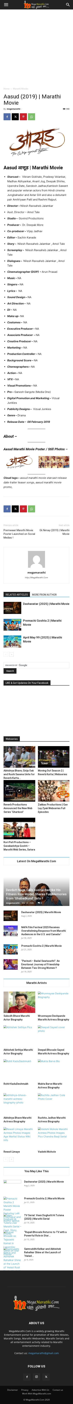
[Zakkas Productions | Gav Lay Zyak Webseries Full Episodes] (54, 791)
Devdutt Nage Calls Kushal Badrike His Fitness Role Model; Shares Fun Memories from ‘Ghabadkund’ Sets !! (36, 894)
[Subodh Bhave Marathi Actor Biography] (19, 1002)
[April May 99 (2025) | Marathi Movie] (12, 641)
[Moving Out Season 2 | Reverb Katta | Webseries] (54, 757)
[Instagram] (36, 1376)
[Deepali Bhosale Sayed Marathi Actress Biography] (54, 1036)
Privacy (24, 1389)
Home (7, 88)
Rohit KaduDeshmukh (16, 1083)
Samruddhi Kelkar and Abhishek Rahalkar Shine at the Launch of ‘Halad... (42, 1252)
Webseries (12, 739)
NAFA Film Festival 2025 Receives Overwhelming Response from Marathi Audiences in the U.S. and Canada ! (43, 931)
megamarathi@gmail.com (43, 1353)
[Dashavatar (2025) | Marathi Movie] (12, 608)
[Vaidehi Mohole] (54, 1138)
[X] (15, 116)
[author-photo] (36, 567)
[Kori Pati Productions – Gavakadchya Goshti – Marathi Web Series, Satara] (19, 828)
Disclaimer (12, 1389)
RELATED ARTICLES (17, 594)
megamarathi (13, 108)
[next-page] (11, 654)
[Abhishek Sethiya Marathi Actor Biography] (19, 1036)
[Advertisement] (36, 47)
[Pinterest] (23, 116)
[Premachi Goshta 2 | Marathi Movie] (12, 625)
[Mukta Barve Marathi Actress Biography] (54, 1070)
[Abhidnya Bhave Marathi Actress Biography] (19, 1104)
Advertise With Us (40, 1389)
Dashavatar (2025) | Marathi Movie (46, 604)
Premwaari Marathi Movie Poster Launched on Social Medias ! (19, 534)
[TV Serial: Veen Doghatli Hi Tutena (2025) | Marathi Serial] (12, 1225)
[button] (6, 4)
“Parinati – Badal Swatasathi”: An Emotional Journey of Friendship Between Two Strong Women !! (40, 964)
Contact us (58, 1389)
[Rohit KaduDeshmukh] (19, 1070)
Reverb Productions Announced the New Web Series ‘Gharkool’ (18, 808)
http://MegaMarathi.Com (36, 577)
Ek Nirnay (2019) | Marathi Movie (54, 532)
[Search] (68, 4)
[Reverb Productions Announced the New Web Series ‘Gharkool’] (19, 791)
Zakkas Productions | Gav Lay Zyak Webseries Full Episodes (53, 808)
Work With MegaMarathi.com (36, 1393)
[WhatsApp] (31, 116)
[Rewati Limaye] (19, 1138)
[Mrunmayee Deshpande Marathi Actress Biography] (54, 1002)
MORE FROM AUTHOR (44, 594)
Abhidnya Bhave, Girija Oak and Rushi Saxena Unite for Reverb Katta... (19, 774)
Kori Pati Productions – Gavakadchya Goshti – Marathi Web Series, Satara (19, 846)
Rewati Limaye (12, 1151)
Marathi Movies (20, 88)
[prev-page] (6, 654)
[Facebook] (7, 116)
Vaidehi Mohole (47, 1151)
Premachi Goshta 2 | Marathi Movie (41, 945)
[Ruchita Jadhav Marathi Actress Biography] (54, 1104)
